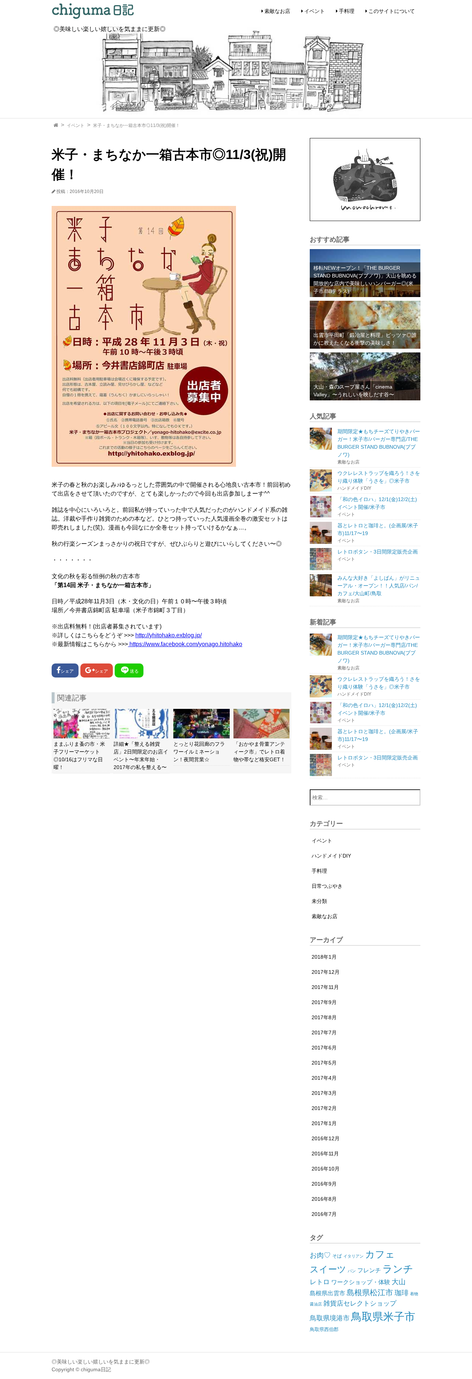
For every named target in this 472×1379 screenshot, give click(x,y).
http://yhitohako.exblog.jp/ (168, 635)
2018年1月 (324, 957)
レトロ (320, 1282)
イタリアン (353, 1256)
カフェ (380, 1254)
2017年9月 (324, 1002)
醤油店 (316, 1304)
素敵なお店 (277, 11)
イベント (314, 11)
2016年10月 (326, 1169)
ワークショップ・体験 (360, 1282)
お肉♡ (320, 1255)
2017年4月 (324, 1078)
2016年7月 (324, 1214)
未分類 (319, 901)
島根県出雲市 (327, 1293)
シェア (67, 671)
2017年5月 (324, 1063)
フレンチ (369, 1270)
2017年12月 (326, 972)
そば (337, 1256)
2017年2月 (324, 1108)
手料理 (346, 11)
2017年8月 (324, 1017)
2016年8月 (324, 1199)
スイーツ (328, 1269)
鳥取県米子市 (383, 1316)
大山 (399, 1282)
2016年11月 (325, 1153)
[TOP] (56, 125)
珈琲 (402, 1293)
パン (352, 1271)
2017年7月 (324, 1032)
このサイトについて (391, 11)
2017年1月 (324, 1123)
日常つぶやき (327, 886)
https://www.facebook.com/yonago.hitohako (185, 644)
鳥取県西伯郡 (324, 1329)
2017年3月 (324, 1093)
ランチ (397, 1269)
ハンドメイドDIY (331, 856)
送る (134, 671)
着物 (414, 1294)
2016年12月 (326, 1138)
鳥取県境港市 (330, 1318)
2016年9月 (324, 1184)
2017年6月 (324, 1048)
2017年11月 (325, 987)
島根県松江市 (370, 1292)
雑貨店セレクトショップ (359, 1303)
